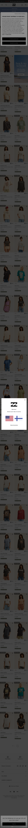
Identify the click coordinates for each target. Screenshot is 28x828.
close (25, 399)
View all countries (14, 425)
